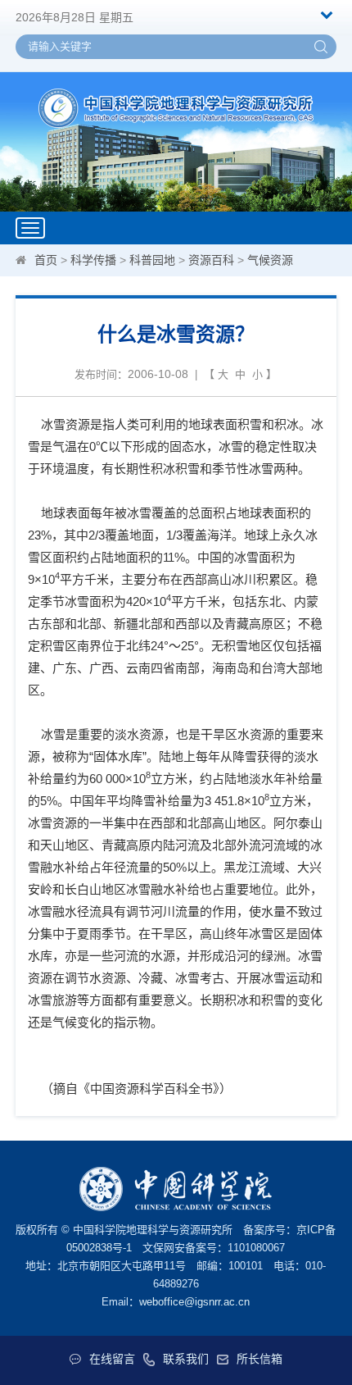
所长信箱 (259, 1358)
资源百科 (211, 260)
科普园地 (152, 260)
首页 (45, 260)
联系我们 (186, 1358)
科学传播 (93, 260)
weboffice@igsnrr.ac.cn (194, 1302)
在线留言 (112, 1358)
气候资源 (270, 260)
